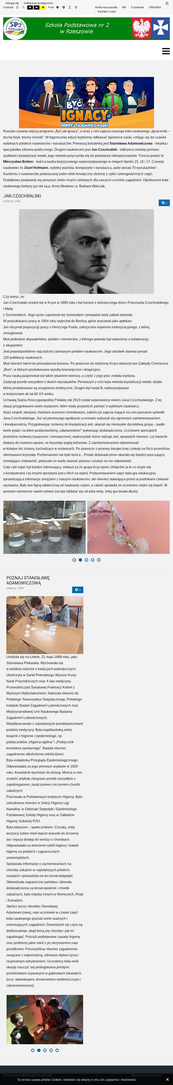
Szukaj (167, 3)
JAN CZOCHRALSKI (22, 195)
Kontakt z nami (107, 11)
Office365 (155, 7)
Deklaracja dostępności (38, 3)
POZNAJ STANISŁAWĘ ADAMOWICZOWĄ (28, 580)
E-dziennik (137, 7)
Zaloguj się (12, 3)
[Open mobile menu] (166, 51)
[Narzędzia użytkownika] (164, 203)
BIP (124, 7)
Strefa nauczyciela (106, 7)
